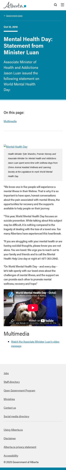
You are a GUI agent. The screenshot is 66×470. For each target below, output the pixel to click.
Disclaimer (10, 438)
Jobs (6, 373)
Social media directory (16, 416)
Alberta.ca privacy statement (20, 447)
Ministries (9, 399)
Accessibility (11, 455)
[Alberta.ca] (15, 5)
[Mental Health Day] (15, 146)
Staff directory (12, 382)
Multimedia (10, 121)
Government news (14, 15)
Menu (62, 5)
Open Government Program (19, 390)
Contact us (10, 407)
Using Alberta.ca (13, 430)
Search (55, 5)
